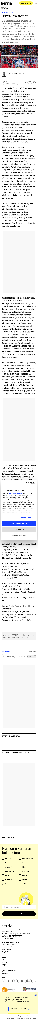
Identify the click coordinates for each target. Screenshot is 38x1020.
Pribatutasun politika (8, 960)
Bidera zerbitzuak (7, 972)
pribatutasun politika (20, 883)
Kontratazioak (5, 951)
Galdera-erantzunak (7, 949)
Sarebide (4, 953)
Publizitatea (5, 947)
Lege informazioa (7, 959)
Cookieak (4, 962)
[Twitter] (13, 981)
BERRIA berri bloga (7, 946)
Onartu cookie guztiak (19, 523)
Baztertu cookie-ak (19, 536)
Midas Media (5, 973)
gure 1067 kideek (15, 493)
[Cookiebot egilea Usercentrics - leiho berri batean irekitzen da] (27, 483)
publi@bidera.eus (14, 936)
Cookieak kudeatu (24, 517)
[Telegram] (8, 981)
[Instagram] (22, 981)
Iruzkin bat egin (10, 656)
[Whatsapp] (3, 981)
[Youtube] (26, 981)
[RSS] (31, 981)
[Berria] (7, 927)
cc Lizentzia (5, 964)
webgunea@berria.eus (15, 935)
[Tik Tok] (36, 981)
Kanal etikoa (5, 965)
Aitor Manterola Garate (16, 73)
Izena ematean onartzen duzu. (18, 885)
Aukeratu (17, 529)
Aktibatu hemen (19, 637)
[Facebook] (17, 981)
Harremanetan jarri (7, 938)
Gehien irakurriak (11, 736)
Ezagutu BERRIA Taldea (8, 944)
